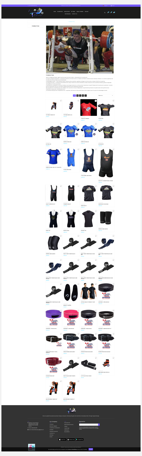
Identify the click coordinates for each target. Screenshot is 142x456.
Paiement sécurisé (54, 431)
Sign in (113, 5)
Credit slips (66, 428)
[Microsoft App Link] (79, 439)
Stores (51, 436)
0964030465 (34, 427)
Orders (65, 426)
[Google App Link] (71, 439)
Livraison (51, 424)
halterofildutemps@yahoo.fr (37, 429)
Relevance (106, 95)
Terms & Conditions (72, 449)
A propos (51, 429)
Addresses (66, 430)
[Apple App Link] (62, 439)
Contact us (52, 433)
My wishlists (67, 431)
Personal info (67, 422)
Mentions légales (53, 426)
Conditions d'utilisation (55, 427)
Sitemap (51, 435)
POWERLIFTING (35, 26)
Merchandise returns (68, 424)
